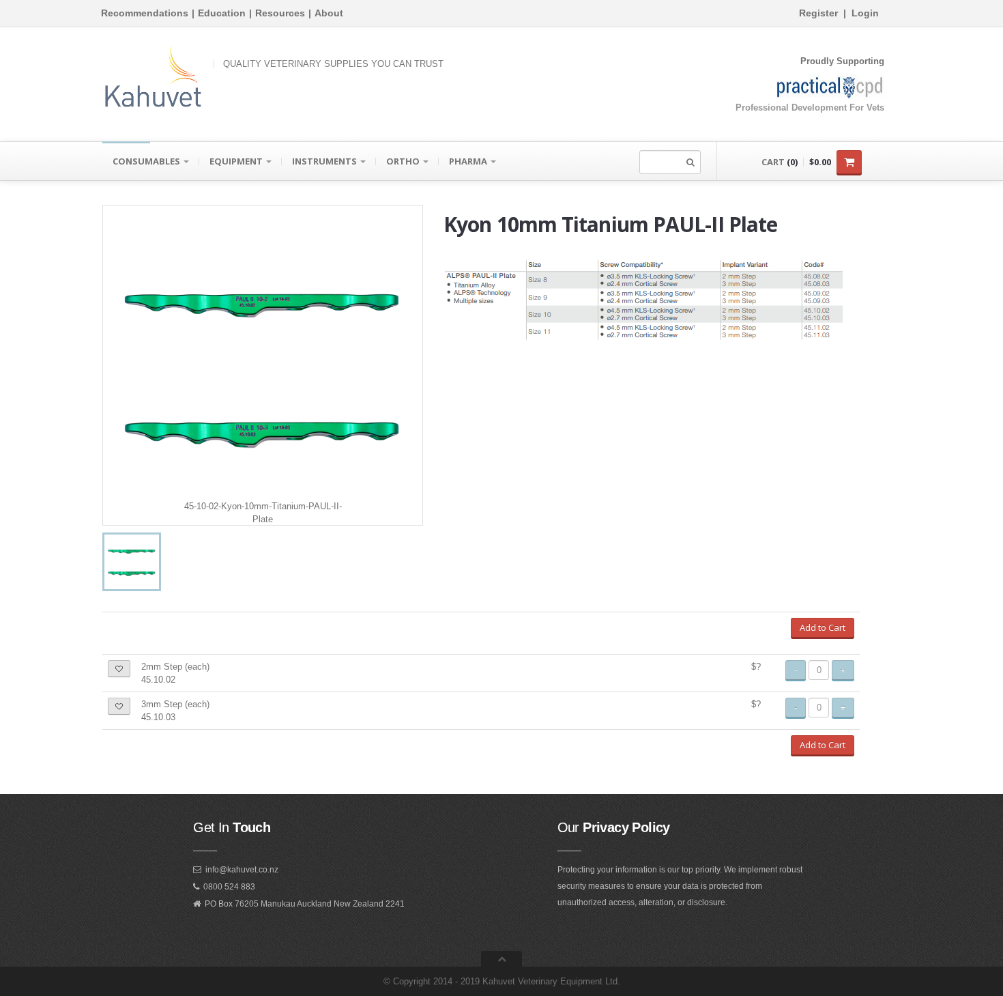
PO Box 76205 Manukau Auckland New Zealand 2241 (305, 904)
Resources (280, 13)
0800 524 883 (229, 887)
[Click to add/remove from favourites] (119, 668)
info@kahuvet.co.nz (241, 869)
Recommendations (144, 13)
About (329, 13)
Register (818, 13)
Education (222, 13)
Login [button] (865, 13)
